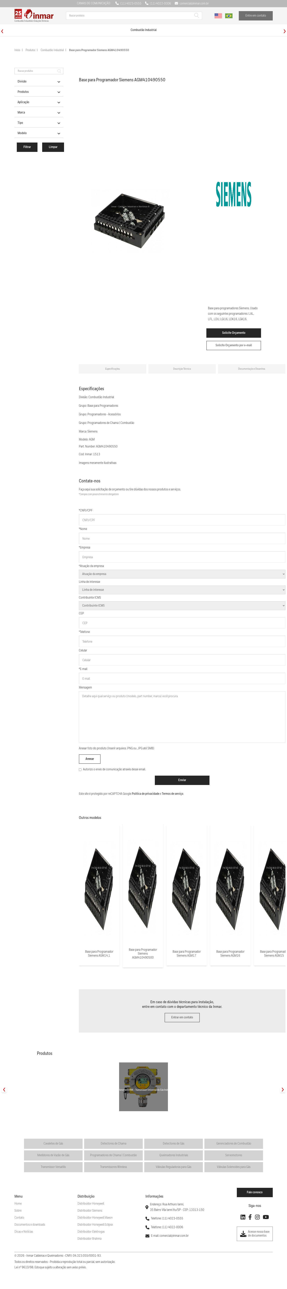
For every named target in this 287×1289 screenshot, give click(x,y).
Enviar (182, 780)
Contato (19, 1217)
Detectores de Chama (113, 1143)
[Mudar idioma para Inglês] (218, 15)
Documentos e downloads (29, 1224)
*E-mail (83, 669)
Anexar (90, 759)
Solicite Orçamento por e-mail (234, 345)
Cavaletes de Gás (53, 1143)
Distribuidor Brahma (90, 1238)
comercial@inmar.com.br (194, 3)
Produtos (30, 50)
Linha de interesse (89, 582)
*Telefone (84, 632)
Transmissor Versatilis (53, 1167)
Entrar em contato (182, 1017)
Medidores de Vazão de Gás (53, 1155)
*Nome (83, 529)
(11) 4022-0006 (160, 3)
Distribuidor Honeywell (91, 1203)
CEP (81, 613)
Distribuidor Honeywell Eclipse (95, 1224)
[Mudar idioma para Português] (229, 15)
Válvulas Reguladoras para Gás (173, 1167)
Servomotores (233, 1155)
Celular (83, 650)
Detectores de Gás (173, 1143)
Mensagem (85, 687)
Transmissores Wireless (113, 1167)
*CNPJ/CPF (86, 510)
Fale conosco (255, 1192)
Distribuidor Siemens (90, 1210)
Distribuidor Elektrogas (91, 1231)
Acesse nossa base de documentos (258, 1233)
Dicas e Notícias (23, 1231)
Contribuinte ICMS (90, 597)
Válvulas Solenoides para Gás (233, 1167)
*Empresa (84, 547)
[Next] (285, 31)
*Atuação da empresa (91, 566)
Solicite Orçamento (233, 333)
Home (18, 1203)
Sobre (17, 1210)
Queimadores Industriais (173, 1155)
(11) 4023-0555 (130, 3)
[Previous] (2, 31)
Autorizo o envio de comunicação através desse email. (114, 769)
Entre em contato (255, 15)
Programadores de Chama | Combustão (113, 1155)
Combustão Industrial (52, 50)
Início (17, 50)
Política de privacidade (145, 794)
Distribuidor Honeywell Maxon (95, 1217)
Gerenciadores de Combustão (233, 1143)
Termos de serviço (172, 794)
